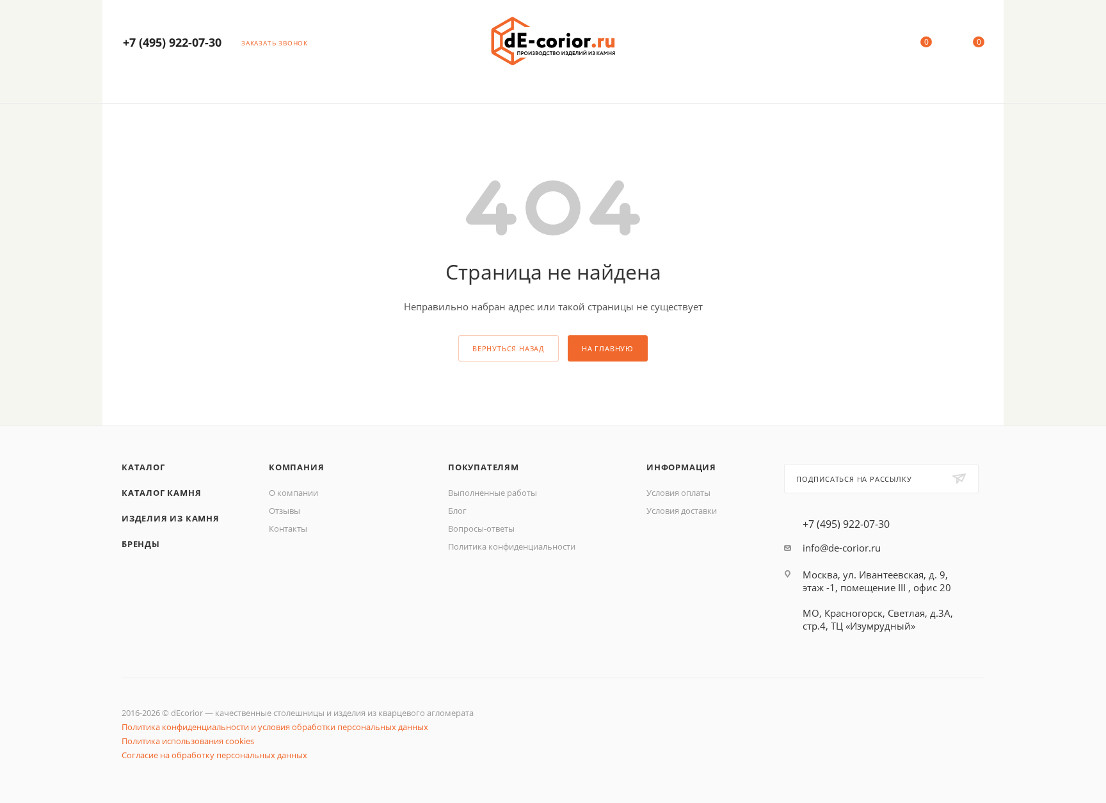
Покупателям (483, 467)
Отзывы (284, 510)
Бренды (141, 544)
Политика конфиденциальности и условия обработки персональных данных (275, 727)
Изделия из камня (171, 518)
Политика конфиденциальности (511, 546)
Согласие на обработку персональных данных (214, 755)
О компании (293, 492)
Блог (457, 510)
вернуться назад (508, 348)
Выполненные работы (492, 492)
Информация (681, 467)
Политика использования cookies (188, 741)
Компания (296, 467)
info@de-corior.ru (842, 547)
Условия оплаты (678, 492)
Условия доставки (681, 510)
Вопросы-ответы (481, 528)
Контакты (288, 528)
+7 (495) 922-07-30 (172, 42)
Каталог (143, 467)
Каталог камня (161, 492)
